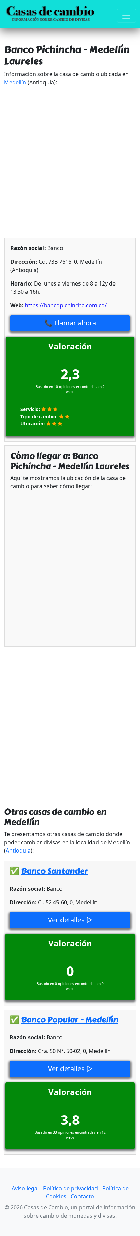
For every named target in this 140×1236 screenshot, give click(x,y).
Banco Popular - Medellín (69, 1020)
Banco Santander (54, 871)
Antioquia (18, 850)
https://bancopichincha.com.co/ (66, 305)
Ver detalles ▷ (70, 920)
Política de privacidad (70, 1188)
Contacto (82, 1196)
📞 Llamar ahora (70, 323)
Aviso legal (25, 1188)
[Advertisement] (70, 162)
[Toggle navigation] (126, 16)
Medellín (15, 82)
